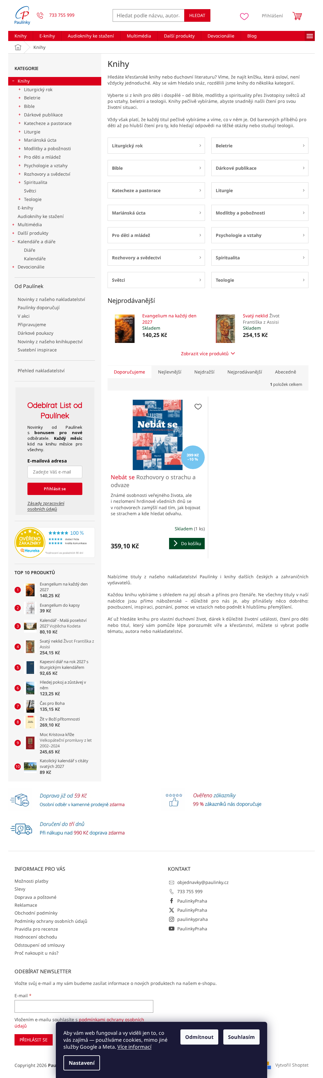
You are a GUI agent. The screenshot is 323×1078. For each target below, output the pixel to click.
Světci (30, 191)
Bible (29, 106)
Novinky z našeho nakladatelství (51, 299)
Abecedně (285, 372)
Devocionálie (31, 267)
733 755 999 (190, 891)
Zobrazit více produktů (205, 353)
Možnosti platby (31, 881)
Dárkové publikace (43, 115)
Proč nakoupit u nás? (36, 953)
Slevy (20, 889)
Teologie (33, 199)
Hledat (197, 15)
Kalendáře (35, 259)
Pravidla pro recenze (36, 929)
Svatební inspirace (37, 350)
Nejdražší (204, 372)
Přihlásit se (55, 489)
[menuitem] (20, 36)
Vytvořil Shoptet (291, 1065)
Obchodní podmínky (36, 913)
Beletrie (32, 98)
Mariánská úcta (40, 140)
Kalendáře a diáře (37, 241)
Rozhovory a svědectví (47, 174)
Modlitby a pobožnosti (47, 148)
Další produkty (33, 233)
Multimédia (30, 224)
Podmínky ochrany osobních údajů (51, 921)
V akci (24, 316)
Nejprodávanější (244, 372)
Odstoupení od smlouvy (40, 945)
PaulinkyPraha (192, 901)
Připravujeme (32, 324)
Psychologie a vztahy (46, 165)
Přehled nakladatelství (41, 371)
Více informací (134, 1046)
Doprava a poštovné (35, 897)
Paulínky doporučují (39, 307)
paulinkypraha (192, 919)
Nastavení (82, 1062)
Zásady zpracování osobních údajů (45, 506)
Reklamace (26, 905)
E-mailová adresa (47, 461)
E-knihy (25, 208)
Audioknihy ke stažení (41, 216)
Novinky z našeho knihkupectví (50, 342)
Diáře (29, 250)
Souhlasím (241, 1037)
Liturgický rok (38, 89)
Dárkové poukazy (35, 333)
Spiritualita (35, 182)
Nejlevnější (169, 372)
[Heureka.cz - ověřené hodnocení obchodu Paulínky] (55, 542)
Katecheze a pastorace (48, 123)
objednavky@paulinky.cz (203, 882)
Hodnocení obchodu (36, 937)
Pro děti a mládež (42, 157)
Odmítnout (199, 1037)
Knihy (24, 81)
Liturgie (32, 132)
